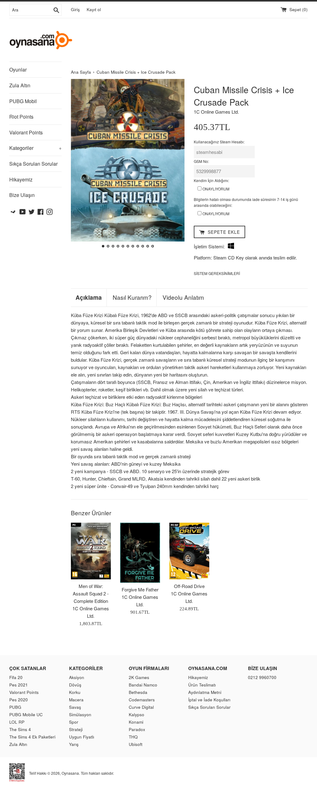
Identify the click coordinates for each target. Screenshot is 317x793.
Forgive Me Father (140, 589)
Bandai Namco (143, 685)
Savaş (75, 707)
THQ (133, 737)
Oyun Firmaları (149, 668)
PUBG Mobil (23, 101)
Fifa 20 (16, 677)
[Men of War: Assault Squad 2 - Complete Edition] (91, 551)
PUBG (15, 707)
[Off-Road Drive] (189, 551)
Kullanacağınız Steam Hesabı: (219, 141)
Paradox (137, 729)
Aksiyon (76, 677)
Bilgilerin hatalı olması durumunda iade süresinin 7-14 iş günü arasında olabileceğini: (246, 202)
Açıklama (89, 298)
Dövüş (75, 685)
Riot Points (21, 116)
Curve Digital (141, 707)
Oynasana (70, 773)
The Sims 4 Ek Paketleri (32, 737)
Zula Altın (19, 85)
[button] (78, 164)
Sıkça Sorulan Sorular (33, 163)
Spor (73, 722)
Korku (74, 692)
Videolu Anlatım (183, 297)
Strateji (76, 729)
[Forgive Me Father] (140, 553)
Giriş (75, 9)
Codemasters (142, 700)
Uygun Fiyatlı (81, 737)
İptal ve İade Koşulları (209, 700)
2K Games (139, 677)
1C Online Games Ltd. (216, 111)
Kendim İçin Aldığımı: (211, 180)
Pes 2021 (18, 685)
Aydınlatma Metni (204, 692)
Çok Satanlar (27, 668)
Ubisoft (135, 744)
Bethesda (138, 692)
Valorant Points (26, 132)
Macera (76, 700)
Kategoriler (35, 147)
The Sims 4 (20, 729)
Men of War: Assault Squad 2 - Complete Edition (91, 593)
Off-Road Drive (189, 586)
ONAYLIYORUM (215, 188)
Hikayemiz (21, 179)
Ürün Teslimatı (202, 685)
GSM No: (201, 161)
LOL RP (16, 722)
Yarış (74, 744)
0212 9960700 (262, 677)
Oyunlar (18, 69)
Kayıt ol (94, 9)
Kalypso (136, 714)
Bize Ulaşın (22, 194)
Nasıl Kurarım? (132, 297)
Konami (136, 722)
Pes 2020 (18, 700)
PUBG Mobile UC (26, 714)
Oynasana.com (207, 668)
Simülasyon (80, 714)
